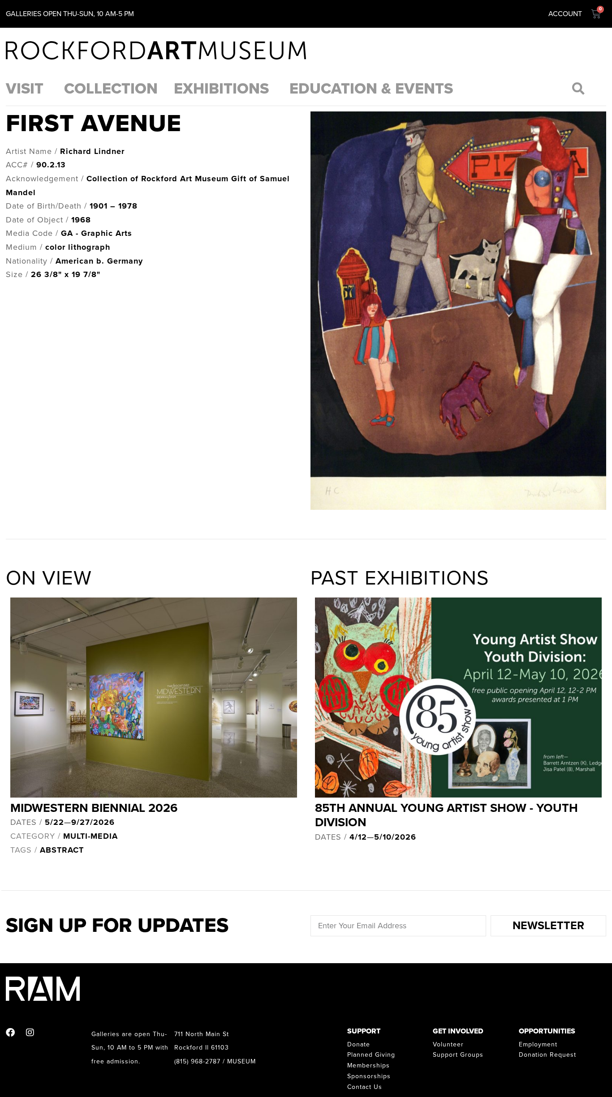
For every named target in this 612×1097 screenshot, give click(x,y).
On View (49, 578)
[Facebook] (10, 1032)
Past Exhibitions (399, 578)
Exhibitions (221, 89)
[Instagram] (30, 1032)
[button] (579, 88)
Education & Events (371, 89)
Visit (24, 89)
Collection (111, 89)
